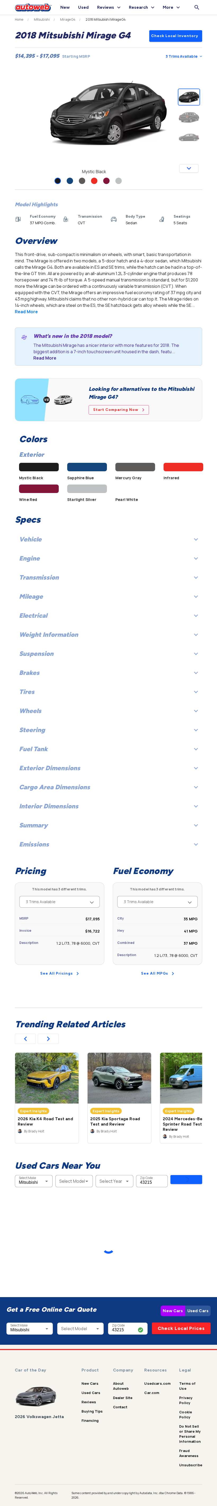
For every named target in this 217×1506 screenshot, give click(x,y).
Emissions (34, 844)
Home (19, 19)
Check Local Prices (181, 1328)
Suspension (36, 653)
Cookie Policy (185, 1414)
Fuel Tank (33, 749)
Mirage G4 (67, 19)
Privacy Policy (185, 1400)
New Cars (173, 1310)
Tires (26, 692)
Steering (32, 730)
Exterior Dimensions (49, 768)
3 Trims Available (181, 56)
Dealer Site (123, 1397)
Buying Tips (92, 1411)
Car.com (151, 1392)
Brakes (29, 672)
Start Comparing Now (115, 409)
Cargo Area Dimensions (54, 787)
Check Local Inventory (174, 36)
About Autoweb (121, 1386)
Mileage (31, 596)
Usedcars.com (157, 1383)
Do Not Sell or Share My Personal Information (190, 1434)
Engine (29, 558)
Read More (26, 312)
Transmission (39, 577)
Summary (33, 825)
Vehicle (30, 539)
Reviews (89, 1402)
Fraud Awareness (188, 1453)
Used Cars (198, 1310)
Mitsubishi (42, 19)
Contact (120, 1407)
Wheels (30, 711)
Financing (90, 1420)
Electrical (33, 615)
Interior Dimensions (48, 806)
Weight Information (48, 634)
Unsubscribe (190, 1465)
